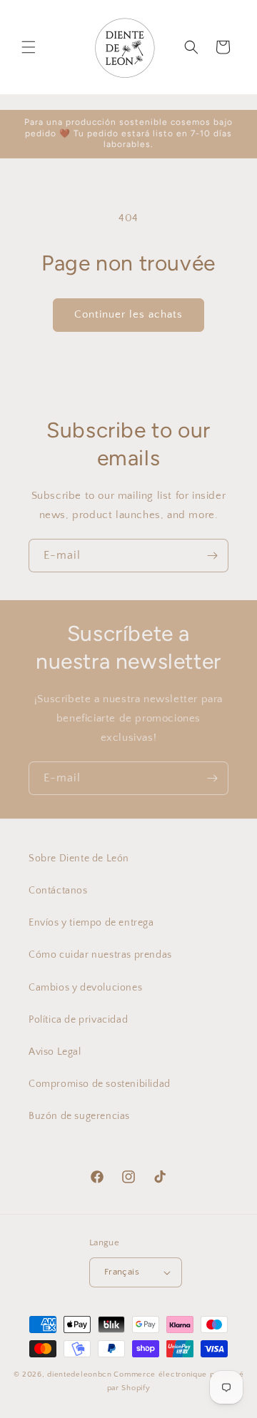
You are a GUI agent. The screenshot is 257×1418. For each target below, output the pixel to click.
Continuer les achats (128, 314)
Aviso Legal (55, 1052)
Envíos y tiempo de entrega (91, 922)
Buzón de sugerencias (79, 1116)
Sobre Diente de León (79, 858)
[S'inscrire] (212, 555)
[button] (28, 47)
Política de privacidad (78, 1019)
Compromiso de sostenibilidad (100, 1084)
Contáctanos (58, 890)
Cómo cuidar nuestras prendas (100, 955)
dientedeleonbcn (79, 1374)
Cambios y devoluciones (85, 987)
